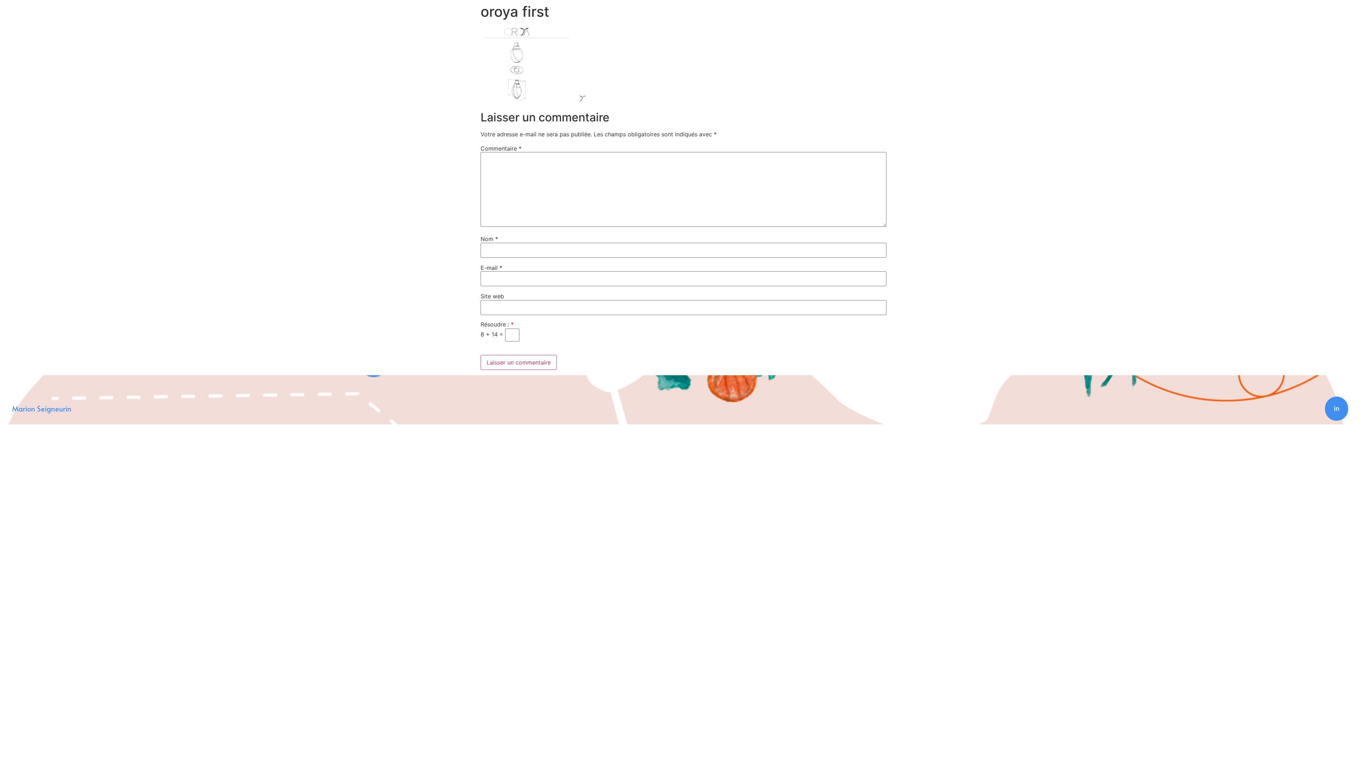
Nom (489, 239)
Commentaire (501, 148)
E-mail (491, 268)
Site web (492, 296)
